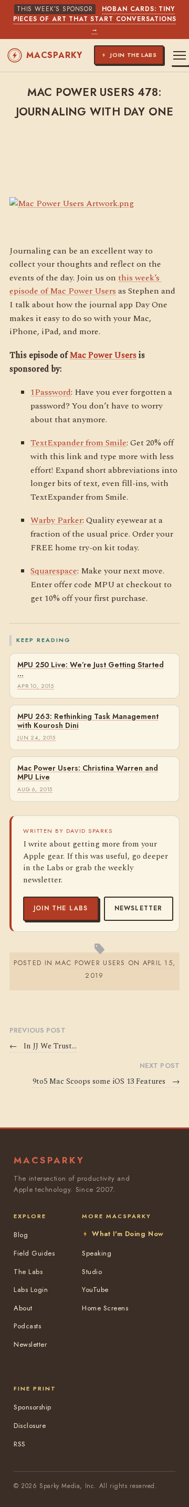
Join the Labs (61, 908)
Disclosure (30, 1426)
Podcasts (27, 1326)
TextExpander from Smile (78, 442)
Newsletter (138, 908)
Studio (92, 1272)
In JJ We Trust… (43, 1046)
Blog (21, 1235)
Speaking (96, 1253)
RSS (20, 1444)
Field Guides (34, 1253)
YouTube (95, 1290)
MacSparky (54, 55)
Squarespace (53, 571)
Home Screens (105, 1308)
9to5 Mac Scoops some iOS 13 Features (106, 1081)
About (23, 1308)
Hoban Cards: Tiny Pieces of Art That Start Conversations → (94, 19)
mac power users (90, 963)
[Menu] (179, 55)
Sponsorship (32, 1407)
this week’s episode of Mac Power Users (85, 284)
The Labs (28, 1272)
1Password (50, 392)
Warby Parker (56, 520)
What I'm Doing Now (127, 1234)
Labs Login (31, 1290)
